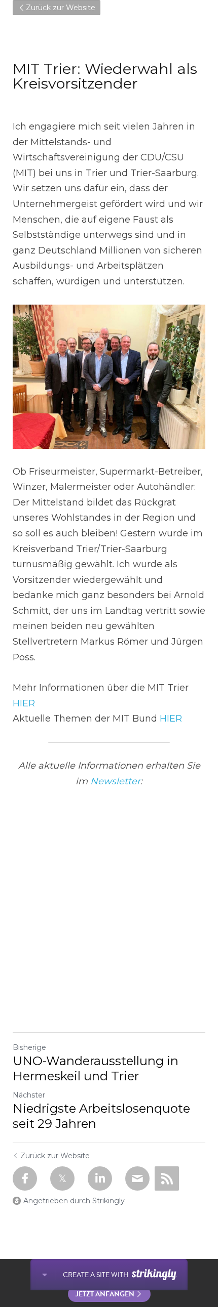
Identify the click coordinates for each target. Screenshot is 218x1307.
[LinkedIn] (100, 1178)
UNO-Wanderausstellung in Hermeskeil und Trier (95, 1068)
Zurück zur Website (60, 7)
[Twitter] (62, 1178)
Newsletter (115, 781)
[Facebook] (25, 1178)
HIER (24, 703)
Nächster (29, 1095)
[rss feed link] (167, 1178)
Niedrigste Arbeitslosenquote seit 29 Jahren (101, 1116)
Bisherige (29, 1047)
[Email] (137, 1178)
